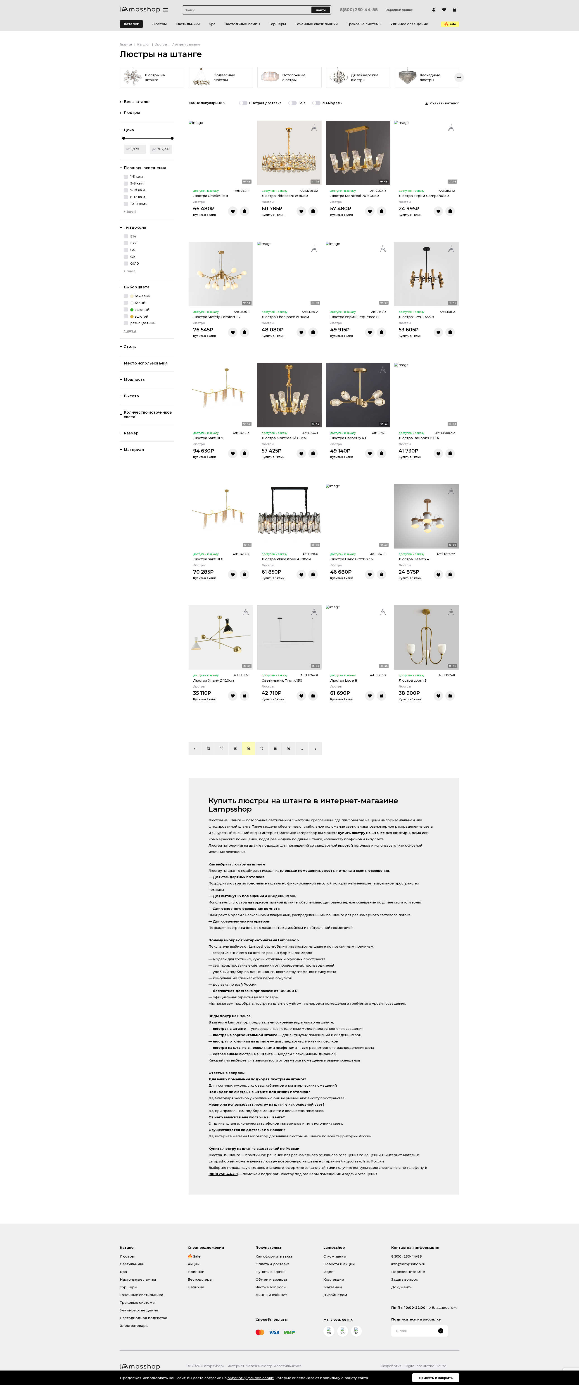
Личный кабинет (271, 1295)
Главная (126, 44)
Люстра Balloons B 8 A (419, 438)
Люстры (161, 44)
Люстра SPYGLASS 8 (416, 317)
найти (321, 10)
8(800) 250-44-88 (358, 9)
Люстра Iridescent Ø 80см (285, 196)
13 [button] (208, 749)
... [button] (302, 749)
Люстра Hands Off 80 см (352, 559)
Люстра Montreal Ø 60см (284, 438)
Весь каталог (137, 102)
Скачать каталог (444, 103)
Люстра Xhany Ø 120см (213, 680)
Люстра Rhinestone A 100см (286, 559)
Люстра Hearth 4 (414, 559)
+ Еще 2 (130, 330)
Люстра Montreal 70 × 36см (354, 196)
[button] (195, 748)
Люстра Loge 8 (343, 680)
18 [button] (275, 749)
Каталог (131, 24)
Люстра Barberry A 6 (348, 438)
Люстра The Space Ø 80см (285, 317)
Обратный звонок (399, 10)
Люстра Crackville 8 (210, 196)
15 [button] (235, 749)
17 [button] (262, 749)
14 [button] (222, 749)
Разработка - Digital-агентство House (413, 1366)
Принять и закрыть (436, 1378)
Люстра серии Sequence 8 (354, 317)
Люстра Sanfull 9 (208, 438)
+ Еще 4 (130, 211)
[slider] (123, 138)
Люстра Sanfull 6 (208, 559)
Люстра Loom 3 (413, 680)
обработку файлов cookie (251, 1378)
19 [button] (288, 749)
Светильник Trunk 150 (282, 680)
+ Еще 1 (129, 271)
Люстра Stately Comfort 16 (216, 317)
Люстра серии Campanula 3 (424, 196)
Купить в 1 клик (204, 214)
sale (452, 24)
